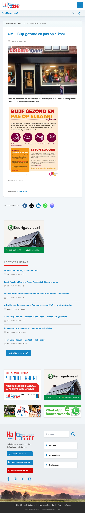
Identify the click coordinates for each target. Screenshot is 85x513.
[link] (80, 13)
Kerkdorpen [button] (54, 465)
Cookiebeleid (56, 505)
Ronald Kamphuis (33, 509)
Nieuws (25, 191)
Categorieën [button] (54, 455)
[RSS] (29, 479)
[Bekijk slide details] (24, 236)
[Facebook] (8, 479)
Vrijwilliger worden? (18, 353)
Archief (19, 191)
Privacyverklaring (43, 505)
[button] (74, 13)
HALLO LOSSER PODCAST (21, 462)
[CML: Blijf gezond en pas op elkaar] (42, 70)
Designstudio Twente (53, 509)
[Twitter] (22, 479)
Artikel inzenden (19, 454)
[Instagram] (15, 479)
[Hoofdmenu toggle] (80, 5)
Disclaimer (67, 505)
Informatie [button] (53, 445)
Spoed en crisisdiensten (21, 470)
